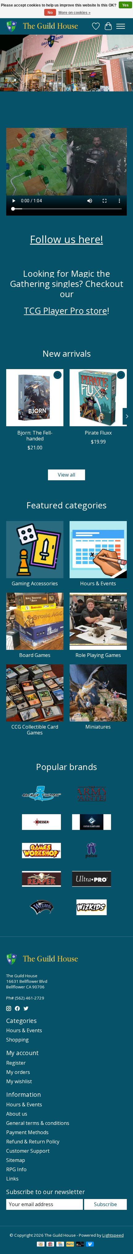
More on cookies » (74, 13)
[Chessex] (41, 822)
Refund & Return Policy (32, 1141)
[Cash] (41, 1245)
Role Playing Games (98, 655)
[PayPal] (70, 1245)
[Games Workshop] (41, 851)
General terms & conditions (37, 1123)
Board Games (34, 655)
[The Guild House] (44, 26)
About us (16, 1113)
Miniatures (98, 726)
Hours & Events (98, 583)
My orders (18, 1072)
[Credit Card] (60, 1245)
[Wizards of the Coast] (41, 908)
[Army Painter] (91, 794)
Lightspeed (113, 1235)
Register (16, 1062)
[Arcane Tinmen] (41, 794)
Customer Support (27, 1150)
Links (12, 1178)
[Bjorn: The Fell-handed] (34, 397)
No (50, 13)
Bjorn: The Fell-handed (35, 435)
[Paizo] (91, 851)
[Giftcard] (50, 1245)
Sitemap (15, 1160)
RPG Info (16, 1169)
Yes (125, 5)
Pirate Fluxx (98, 432)
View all (66, 474)
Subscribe (105, 1204)
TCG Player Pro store (65, 310)
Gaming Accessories (35, 583)
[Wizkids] (91, 908)
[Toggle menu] (120, 26)
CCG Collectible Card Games (34, 729)
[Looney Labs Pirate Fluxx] (98, 397)
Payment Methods (27, 1132)
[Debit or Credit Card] (80, 1245)
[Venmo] (90, 1245)
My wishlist (19, 1081)
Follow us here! (66, 239)
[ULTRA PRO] (91, 879)
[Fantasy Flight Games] (91, 822)
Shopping (17, 1039)
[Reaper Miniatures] (41, 879)
